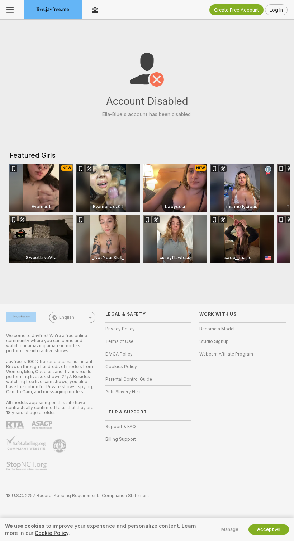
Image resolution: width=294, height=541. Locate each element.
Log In (276, 10)
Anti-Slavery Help (123, 391)
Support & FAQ (120, 426)
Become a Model (216, 328)
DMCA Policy (119, 354)
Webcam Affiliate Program (226, 354)
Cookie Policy (51, 533)
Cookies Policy (121, 366)
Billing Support (120, 439)
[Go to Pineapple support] (60, 446)
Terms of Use (119, 341)
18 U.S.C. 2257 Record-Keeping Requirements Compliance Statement (77, 495)
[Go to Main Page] (52, 9)
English (66, 317)
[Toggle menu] (10, 9)
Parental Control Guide (128, 379)
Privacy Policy (120, 328)
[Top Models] (95, 9)
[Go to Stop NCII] (27, 466)
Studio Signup (214, 341)
